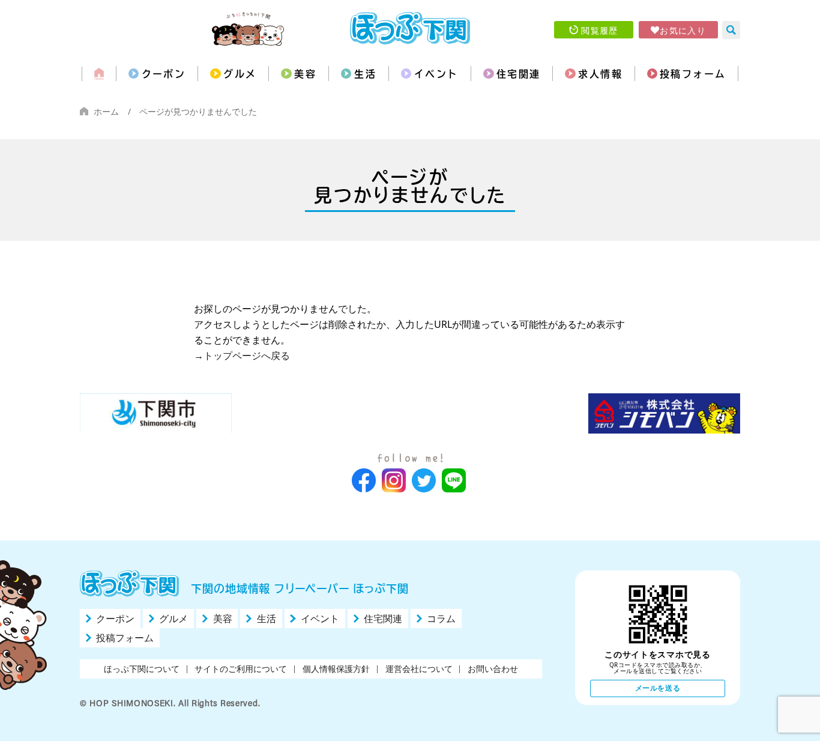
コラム (441, 618)
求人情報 (600, 74)
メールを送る (658, 688)
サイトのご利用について (240, 668)
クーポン (164, 74)
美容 (305, 74)
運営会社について (419, 668)
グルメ (239, 74)
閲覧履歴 (599, 30)
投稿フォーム (693, 74)
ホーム (106, 111)
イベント (436, 74)
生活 (365, 74)
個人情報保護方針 (336, 668)
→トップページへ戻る (242, 355)
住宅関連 (518, 74)
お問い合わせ (493, 668)
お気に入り (683, 30)
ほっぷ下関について (141, 668)
